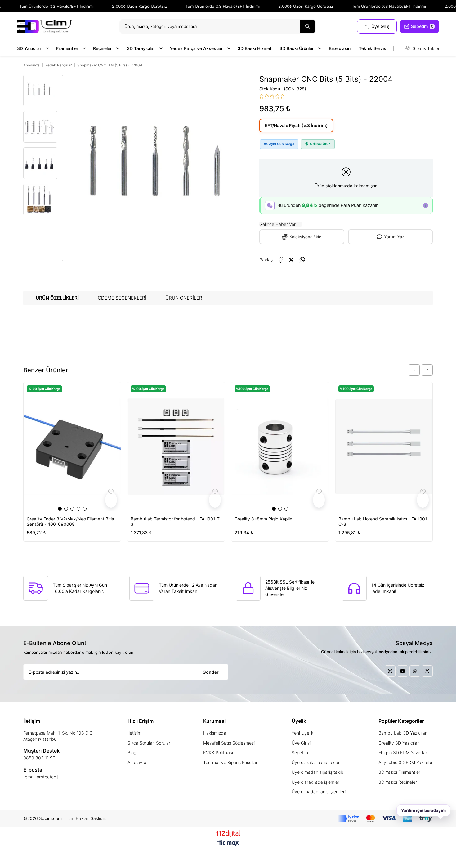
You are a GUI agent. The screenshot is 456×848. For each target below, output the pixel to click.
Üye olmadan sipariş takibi (318, 772)
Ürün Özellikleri (57, 298)
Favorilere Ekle (111, 500)
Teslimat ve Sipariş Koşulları (230, 762)
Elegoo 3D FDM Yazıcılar (402, 752)
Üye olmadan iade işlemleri (319, 791)
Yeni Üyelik (302, 733)
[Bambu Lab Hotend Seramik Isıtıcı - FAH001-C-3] (383, 446)
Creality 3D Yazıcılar (398, 742)
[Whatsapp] (414, 671)
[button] (60, 509)
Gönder (211, 672)
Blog (131, 752)
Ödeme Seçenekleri (122, 298)
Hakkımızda (214, 733)
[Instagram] (390, 671)
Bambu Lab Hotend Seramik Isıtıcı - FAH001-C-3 (383, 521)
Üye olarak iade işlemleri (316, 782)
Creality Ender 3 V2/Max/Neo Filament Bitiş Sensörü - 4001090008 (70, 521)
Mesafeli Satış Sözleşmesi (229, 742)
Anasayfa (136, 762)
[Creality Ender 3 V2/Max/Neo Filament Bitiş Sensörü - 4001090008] (72, 446)
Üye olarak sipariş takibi (315, 762)
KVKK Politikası (218, 752)
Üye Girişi (301, 742)
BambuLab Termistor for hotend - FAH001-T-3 (176, 521)
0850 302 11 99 (39, 757)
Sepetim (300, 752)
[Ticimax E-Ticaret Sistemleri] (228, 843)
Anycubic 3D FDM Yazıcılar (405, 762)
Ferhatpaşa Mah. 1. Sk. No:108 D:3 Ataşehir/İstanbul (57, 736)
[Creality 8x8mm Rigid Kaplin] (280, 446)
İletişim (134, 733)
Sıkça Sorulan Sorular (148, 742)
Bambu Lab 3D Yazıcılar (402, 733)
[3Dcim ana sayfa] (44, 26)
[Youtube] (402, 671)
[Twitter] (427, 671)
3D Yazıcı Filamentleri (399, 772)
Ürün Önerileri (184, 298)
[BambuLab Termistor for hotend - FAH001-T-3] (176, 446)
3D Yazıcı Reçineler (397, 782)
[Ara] (307, 26)
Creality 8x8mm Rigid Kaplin (263, 518)
